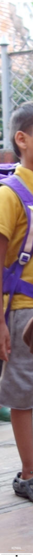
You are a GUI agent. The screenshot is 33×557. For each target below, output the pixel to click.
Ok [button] (16, 555)
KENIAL (16, 548)
